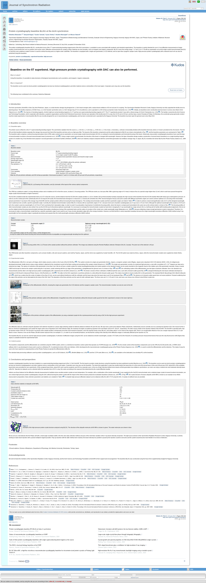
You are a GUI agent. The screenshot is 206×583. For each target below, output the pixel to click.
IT (198, 1)
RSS (191, 569)
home (5, 11)
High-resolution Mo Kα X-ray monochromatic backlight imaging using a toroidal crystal (124, 550)
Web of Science (75, 469)
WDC (203, 1)
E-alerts (96, 569)
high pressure (48, 56)
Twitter (127, 569)
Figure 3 (25, 283)
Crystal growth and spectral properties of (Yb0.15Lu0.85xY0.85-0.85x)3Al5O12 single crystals (127, 540)
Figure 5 (25, 314)
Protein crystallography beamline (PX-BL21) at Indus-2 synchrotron (30, 529)
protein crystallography (23, 56)
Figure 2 (25, 243)
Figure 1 (25, 183)
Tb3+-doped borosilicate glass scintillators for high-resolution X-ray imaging (121, 545)
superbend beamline (37, 56)
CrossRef (83, 469)
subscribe (72, 11)
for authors (37, 11)
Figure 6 (25, 426)
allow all (51, 581)
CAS (89, 469)
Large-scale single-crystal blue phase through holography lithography (119, 534)
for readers (50, 11)
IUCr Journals (96, 469)
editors (25, 11)
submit (61, 11)
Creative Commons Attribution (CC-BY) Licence (55, 512)
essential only (60, 581)
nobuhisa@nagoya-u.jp (30, 41)
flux (136, 191)
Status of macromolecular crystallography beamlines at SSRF (28, 534)
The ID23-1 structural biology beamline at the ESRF (25, 545)
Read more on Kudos (176, 90)
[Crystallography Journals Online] (189, 2)
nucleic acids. (41, 49)
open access (85, 11)
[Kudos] (97, 64)
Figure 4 (25, 296)
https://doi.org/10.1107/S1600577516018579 (174, 19)
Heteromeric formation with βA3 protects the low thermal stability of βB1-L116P (122, 529)
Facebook (156, 569)
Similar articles (13, 60)
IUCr (194, 1)
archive (15, 11)
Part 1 (165, 18)
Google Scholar (105, 469)
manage (69, 581)
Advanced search (135, 577)
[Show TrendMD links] (184, 561)
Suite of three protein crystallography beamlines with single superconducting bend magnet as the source (41, 540)
